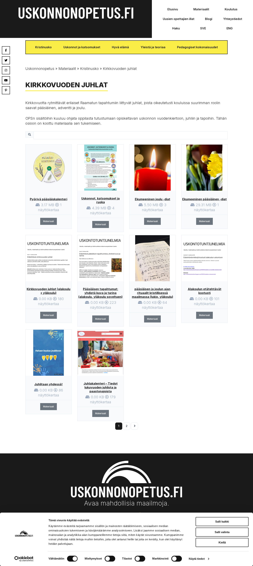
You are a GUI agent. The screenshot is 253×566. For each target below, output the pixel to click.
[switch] (110, 559)
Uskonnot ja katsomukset (81, 47)
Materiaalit (201, 9)
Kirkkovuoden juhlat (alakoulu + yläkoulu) (48, 291)
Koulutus (231, 9)
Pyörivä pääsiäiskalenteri (48, 199)
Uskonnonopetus (39, 68)
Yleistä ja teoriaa (153, 47)
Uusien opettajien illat (178, 19)
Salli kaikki (222, 521)
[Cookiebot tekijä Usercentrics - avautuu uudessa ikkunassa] (24, 559)
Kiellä (222, 542)
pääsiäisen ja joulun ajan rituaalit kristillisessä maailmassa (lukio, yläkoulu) (152, 293)
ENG (230, 28)
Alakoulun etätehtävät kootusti (204, 291)
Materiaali (48, 221)
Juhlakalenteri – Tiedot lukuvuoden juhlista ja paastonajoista (101, 387)
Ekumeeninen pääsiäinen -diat (204, 199)
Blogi (208, 19)
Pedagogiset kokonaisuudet (197, 47)
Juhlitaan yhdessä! (48, 384)
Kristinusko (43, 47)
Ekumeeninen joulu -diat (152, 199)
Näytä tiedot (196, 558)
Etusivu (172, 9)
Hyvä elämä (120, 47)
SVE (203, 28)
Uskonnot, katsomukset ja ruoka (100, 200)
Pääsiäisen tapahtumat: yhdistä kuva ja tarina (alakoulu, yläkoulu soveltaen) (100, 293)
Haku (176, 28)
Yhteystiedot (232, 19)
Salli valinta (222, 532)
